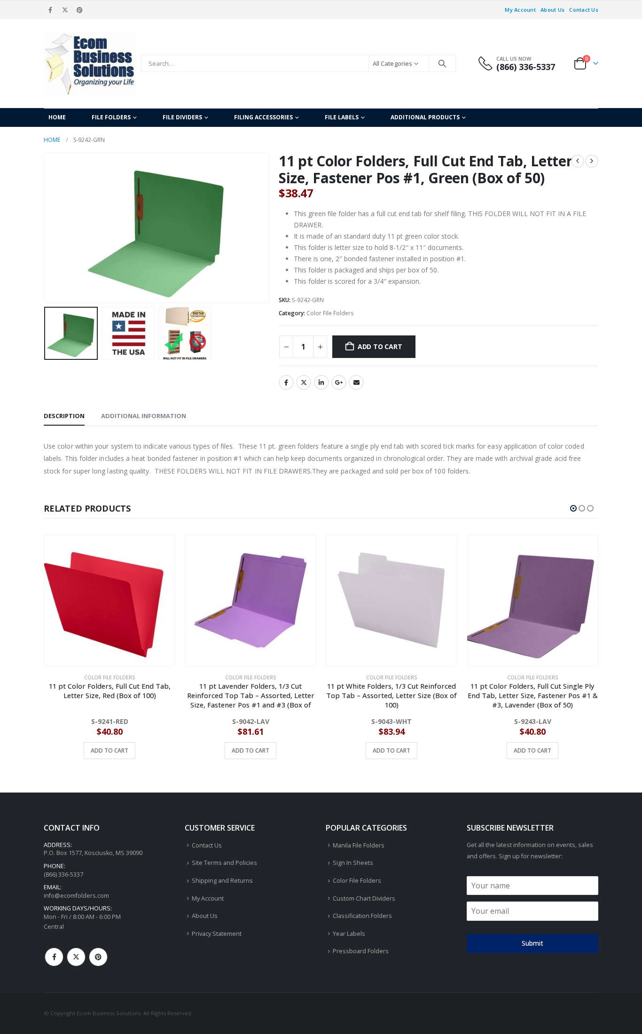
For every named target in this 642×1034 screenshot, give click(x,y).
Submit (532, 943)
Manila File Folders (358, 845)
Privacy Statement (217, 934)
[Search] (442, 63)
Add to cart (380, 346)
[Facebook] (50, 10)
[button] (46, 228)
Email (356, 382)
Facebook (286, 382)
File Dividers (182, 117)
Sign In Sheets (353, 863)
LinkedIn (321, 382)
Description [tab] (64, 416)
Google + (338, 382)
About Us (552, 9)
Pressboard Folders (361, 951)
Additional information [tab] (143, 416)
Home (57, 117)
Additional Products (425, 117)
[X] (65, 10)
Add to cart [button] (109, 750)
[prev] (577, 161)
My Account (520, 9)
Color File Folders (330, 313)
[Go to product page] (109, 600)
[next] (591, 161)
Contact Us (583, 9)
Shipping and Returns (222, 881)
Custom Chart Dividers (364, 898)
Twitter (303, 382)
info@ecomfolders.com (76, 896)
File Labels (342, 117)
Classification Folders (362, 916)
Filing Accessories (263, 117)
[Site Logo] (90, 63)
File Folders (111, 117)
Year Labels (349, 934)
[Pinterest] (80, 10)
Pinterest (98, 957)
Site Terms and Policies (224, 863)
